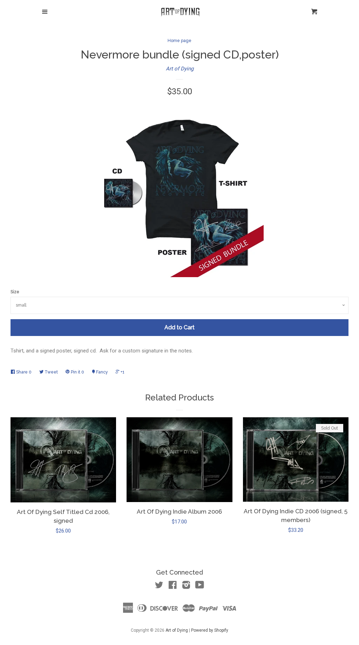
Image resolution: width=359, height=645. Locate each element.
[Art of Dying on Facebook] (172, 586)
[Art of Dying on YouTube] (199, 586)
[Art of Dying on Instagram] (186, 586)
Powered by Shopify (209, 630)
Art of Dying (180, 69)
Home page (179, 40)
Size (15, 291)
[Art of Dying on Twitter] (159, 586)
